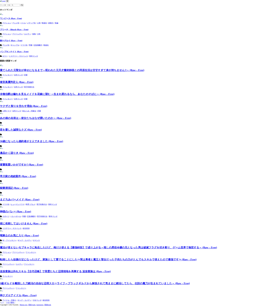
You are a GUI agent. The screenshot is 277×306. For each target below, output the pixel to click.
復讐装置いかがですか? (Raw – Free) (21, 164)
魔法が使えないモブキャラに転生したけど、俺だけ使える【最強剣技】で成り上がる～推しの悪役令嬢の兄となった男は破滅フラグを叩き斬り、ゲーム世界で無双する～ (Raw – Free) (108, 247)
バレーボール (16, 216)
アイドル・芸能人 (9, 300)
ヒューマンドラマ (17, 204)
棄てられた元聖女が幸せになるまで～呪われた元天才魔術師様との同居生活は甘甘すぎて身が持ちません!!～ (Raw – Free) (72, 70)
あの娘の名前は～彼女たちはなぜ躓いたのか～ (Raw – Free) (35, 118)
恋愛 (25, 75)
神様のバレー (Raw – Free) (15, 211)
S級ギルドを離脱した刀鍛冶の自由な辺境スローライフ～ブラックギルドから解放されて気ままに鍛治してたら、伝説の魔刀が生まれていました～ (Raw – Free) (95, 283)
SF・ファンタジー (9, 240)
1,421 (8, 302)
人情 (38, 23)
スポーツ (5, 216)
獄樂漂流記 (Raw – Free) (14, 187)
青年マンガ (33, 56)
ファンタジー (7, 75)
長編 (56, 23)
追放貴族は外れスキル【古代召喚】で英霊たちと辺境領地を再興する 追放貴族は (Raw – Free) (55, 271)
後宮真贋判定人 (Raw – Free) (16, 82)
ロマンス (36, 240)
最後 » (12, 302)
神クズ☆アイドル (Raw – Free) (18, 295)
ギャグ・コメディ (25, 240)
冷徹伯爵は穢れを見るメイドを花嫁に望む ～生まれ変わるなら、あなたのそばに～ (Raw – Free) (57, 94)
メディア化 (31, 23)
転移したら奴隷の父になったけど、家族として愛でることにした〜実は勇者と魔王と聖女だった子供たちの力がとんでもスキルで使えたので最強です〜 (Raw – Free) (98, 259)
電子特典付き (29, 87)
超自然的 (26, 228)
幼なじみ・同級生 (29, 111)
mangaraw (39, 305)
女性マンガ (18, 75)
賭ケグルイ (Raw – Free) (11, 40)
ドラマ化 (24, 45)
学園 (30, 45)
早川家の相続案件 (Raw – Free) (18, 176)
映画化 (44, 23)
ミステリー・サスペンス (18, 56)
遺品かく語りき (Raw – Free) (17, 152)
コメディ (27, 34)
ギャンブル (15, 45)
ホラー (5, 56)
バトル (23, 23)
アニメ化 (15, 23)
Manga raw (23, 305)
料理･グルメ (30, 204)
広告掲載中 (38, 45)
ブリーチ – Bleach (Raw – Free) (14, 29)
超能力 (50, 23)
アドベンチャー (18, 252)
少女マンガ (37, 300)
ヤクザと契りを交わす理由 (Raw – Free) (23, 106)
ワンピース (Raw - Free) (11, 18)
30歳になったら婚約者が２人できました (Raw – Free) (31, 141)
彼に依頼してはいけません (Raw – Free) (23, 223)
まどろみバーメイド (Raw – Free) (19, 199)
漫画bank (47, 305)
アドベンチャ (17, 34)
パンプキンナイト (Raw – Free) (14, 51)
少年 (38, 34)
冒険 (34, 34)
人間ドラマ (6, 111)
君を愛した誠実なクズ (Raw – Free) (21, 129)
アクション (6, 23)
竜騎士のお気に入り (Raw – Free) (19, 235)
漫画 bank (31, 305)
